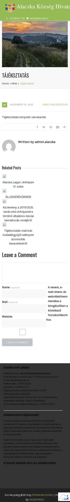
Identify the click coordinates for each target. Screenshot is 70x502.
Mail (9, 302)
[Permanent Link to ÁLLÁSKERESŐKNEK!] (4, 192)
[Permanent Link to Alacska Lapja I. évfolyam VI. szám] (4, 177)
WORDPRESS (37, 499)
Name (11, 287)
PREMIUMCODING (42, 495)
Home (5, 83)
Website (7, 316)
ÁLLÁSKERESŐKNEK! (18, 197)
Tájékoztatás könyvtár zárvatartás (24, 117)
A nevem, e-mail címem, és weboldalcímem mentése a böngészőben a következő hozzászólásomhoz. (57, 303)
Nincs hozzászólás (55, 104)
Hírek (14, 83)
